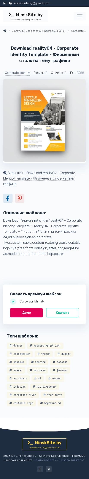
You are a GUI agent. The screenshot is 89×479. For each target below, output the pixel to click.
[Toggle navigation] (80, 16)
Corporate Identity (17, 73)
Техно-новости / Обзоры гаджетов (59, 460)
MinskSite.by (27, 16)
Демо (26, 313)
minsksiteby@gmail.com (32, 3)
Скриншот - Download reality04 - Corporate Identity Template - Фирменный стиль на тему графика (39, 178)
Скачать (62, 313)
